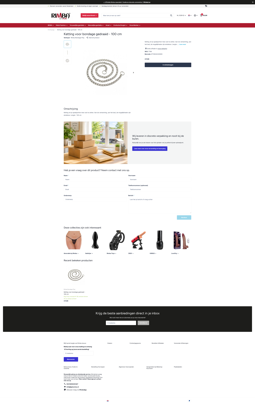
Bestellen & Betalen (158, 343)
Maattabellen (178, 367)
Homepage (51, 30)
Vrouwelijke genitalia (77, 25)
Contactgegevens (135, 343)
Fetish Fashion (61, 25)
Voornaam (131, 175)
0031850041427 (72, 384)
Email (66, 185)
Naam (66, 175)
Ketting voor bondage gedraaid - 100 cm (74, 293)
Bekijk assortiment (88, 15)
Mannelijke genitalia (95, 25)
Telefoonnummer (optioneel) (138, 185)
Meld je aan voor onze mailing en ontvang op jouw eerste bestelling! (78, 348)
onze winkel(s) (162, 48)
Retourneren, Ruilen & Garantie (70, 367)
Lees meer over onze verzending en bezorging (150, 148)
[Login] (196, 15)
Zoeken (171, 15)
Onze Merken (134, 25)
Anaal (108, 25)
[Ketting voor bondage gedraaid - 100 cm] (76, 275)
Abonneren (71, 359)
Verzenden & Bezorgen (181, 343)
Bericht (131, 195)
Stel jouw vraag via (77, 390)
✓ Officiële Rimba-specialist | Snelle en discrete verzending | (126, 2)
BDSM (50, 25)
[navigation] (67, 44)
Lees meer (182, 44)
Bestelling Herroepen (98, 367)
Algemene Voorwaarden (126, 367)
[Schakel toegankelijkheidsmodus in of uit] (206, 6)
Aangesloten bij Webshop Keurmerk (154, 367)
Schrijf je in (143, 323)
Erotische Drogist (120, 25)
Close (253, 2)
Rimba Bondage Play (77, 37)
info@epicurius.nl (73, 387)
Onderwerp (68, 195)
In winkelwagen (168, 65)
